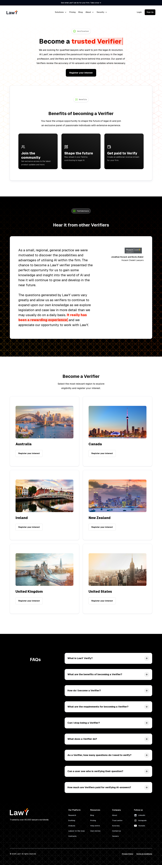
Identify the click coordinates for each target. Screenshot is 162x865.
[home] (22, 12)
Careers (115, 836)
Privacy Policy (127, 854)
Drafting (71, 820)
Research (72, 815)
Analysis (71, 826)
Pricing (72, 12)
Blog (80, 12)
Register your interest (81, 72)
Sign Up (150, 12)
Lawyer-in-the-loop (76, 831)
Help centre (95, 826)
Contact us (116, 831)
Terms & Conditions (144, 854)
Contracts (72, 836)
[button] (60, 12)
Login (139, 12)
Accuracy (116, 826)
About (114, 815)
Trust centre (117, 820)
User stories (95, 831)
